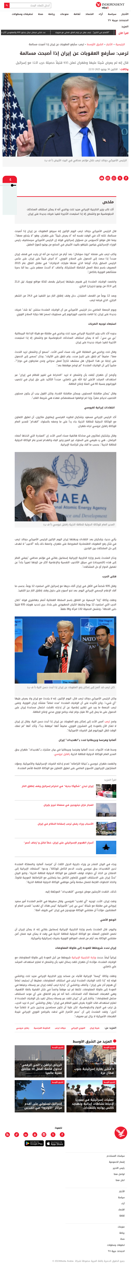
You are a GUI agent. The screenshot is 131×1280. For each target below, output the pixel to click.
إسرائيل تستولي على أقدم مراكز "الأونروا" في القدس (43, 1107)
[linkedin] (25, 1135)
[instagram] (44, 1135)
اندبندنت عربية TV (118, 20)
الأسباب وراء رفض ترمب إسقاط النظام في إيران (65, 825)
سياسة (112, 14)
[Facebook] (62, 1135)
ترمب (107, 722)
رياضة (51, 14)
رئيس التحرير (119, 1169)
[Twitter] (53, 1135)
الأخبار (124, 14)
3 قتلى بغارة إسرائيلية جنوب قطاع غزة (94, 1072)
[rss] (7, 1135)
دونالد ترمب (60, 1028)
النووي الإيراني (78, 1028)
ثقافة (77, 14)
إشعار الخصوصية (117, 1163)
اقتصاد (89, 14)
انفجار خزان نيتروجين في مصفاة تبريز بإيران (68, 806)
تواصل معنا (119, 1175)
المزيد (124, 26)
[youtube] (34, 1135)
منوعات (64, 14)
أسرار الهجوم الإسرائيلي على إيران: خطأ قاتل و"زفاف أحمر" (58, 844)
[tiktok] (16, 1135)
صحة (40, 14)
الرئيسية (120, 45)
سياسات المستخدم (116, 1157)
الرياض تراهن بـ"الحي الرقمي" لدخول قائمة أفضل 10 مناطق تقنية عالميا (41, 1070)
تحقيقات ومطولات (22, 14)
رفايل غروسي (22, 1028)
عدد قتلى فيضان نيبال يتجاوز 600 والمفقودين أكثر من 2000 (37, 33)
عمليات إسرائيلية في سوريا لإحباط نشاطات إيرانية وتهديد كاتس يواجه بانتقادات (93, 1105)
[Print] (101, 179)
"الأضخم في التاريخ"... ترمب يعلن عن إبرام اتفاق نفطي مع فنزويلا (100, 33)
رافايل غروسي (62, 755)
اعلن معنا (120, 1181)
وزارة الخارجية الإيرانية (84, 958)
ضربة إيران (94, 1028)
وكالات (124, 70)
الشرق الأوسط (95, 45)
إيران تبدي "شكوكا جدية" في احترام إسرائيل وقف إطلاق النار (57, 787)
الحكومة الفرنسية (42, 1028)
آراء (101, 14)
